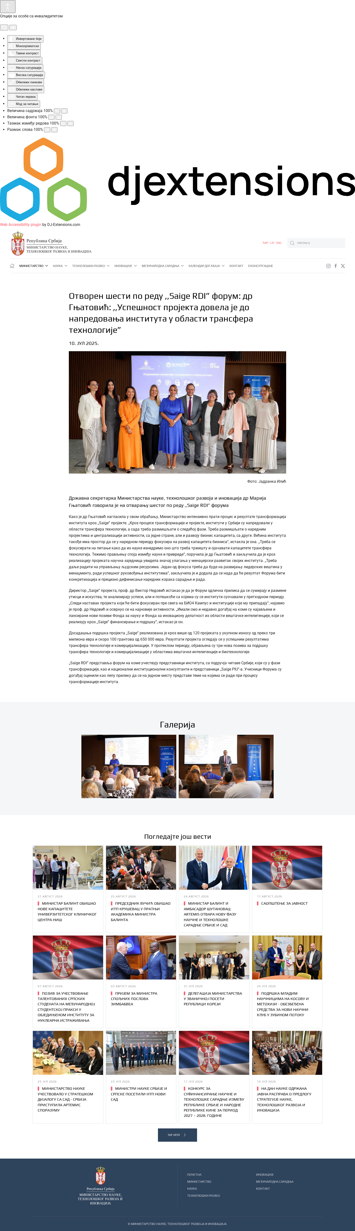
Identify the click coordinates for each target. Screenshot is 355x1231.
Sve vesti (174, 1134)
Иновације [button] (123, 266)
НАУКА (192, 1188)
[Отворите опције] (7, 6)
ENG (279, 243)
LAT (272, 243)
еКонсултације (260, 266)
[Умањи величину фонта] (51, 117)
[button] (128, 766)
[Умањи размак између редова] (63, 123)
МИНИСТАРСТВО (199, 1181)
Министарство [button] (31, 266)
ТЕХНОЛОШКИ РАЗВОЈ (203, 1195)
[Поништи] (4, 27)
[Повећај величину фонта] (59, 117)
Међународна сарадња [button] (160, 266)
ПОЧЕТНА (194, 1174)
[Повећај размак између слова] (54, 129)
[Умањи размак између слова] (47, 129)
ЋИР (266, 243)
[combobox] (316, 243)
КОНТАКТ (263, 1188)
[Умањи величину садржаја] (57, 110)
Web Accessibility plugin (20, 224)
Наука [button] (58, 266)
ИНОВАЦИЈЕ (265, 1174)
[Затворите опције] (13, 27)
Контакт (236, 266)
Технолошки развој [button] (88, 266)
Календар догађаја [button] (204, 266)
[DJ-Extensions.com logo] (177, 179)
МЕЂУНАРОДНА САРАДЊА (274, 1181)
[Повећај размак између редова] (70, 123)
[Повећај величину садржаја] (64, 110)
